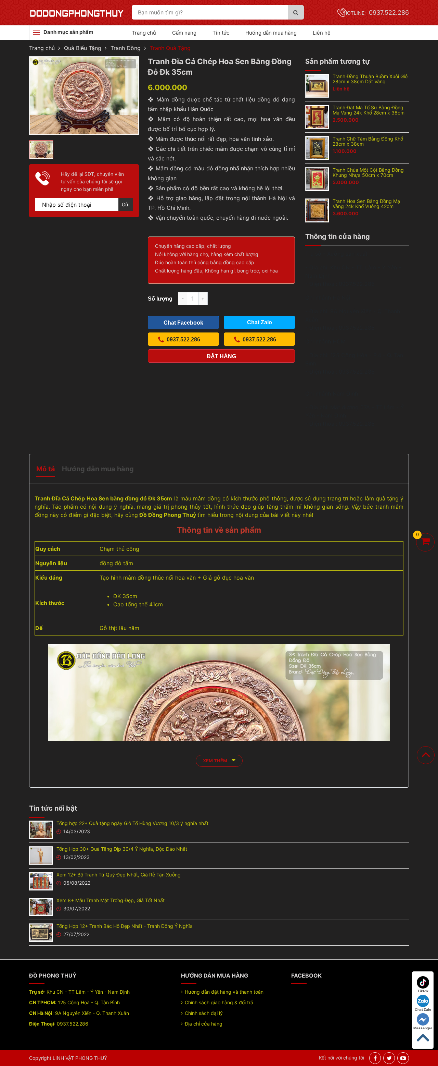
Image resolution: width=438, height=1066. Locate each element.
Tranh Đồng (126, 48)
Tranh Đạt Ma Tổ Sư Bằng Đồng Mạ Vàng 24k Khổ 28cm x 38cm (368, 110)
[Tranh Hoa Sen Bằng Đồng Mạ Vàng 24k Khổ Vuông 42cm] (317, 209)
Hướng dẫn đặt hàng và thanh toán (224, 992)
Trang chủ (144, 32)
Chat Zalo (423, 1009)
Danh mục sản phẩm (68, 32)
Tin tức (220, 32)
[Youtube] (403, 1058)
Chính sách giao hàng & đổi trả (219, 1002)
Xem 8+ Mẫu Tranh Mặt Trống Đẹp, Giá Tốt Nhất (110, 900)
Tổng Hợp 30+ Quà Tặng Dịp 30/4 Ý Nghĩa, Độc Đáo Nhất (121, 849)
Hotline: (376, 13)
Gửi (125, 204)
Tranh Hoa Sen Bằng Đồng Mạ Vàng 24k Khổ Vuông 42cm (366, 203)
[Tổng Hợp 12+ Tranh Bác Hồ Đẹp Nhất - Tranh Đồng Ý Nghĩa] (41, 932)
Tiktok (422, 991)
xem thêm (215, 760)
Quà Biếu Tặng (82, 48)
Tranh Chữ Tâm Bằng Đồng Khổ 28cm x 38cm (368, 141)
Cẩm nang (184, 32)
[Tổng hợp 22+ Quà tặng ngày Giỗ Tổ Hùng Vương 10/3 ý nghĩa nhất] (41, 829)
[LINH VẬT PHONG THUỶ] (76, 12)
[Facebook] (375, 1058)
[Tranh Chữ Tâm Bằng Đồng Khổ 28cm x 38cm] (317, 147)
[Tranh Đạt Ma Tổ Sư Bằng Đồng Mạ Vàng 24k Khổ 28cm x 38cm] (317, 116)
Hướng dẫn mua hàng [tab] (98, 469)
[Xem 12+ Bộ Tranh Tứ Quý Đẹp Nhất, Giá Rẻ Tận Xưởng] (41, 880)
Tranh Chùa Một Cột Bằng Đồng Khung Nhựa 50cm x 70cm (368, 172)
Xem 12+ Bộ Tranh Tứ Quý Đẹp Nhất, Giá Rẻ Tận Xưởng (118, 874)
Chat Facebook (183, 323)
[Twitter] (389, 1058)
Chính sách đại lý (204, 1013)
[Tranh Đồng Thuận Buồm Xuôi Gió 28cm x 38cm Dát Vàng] (317, 85)
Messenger (422, 1028)
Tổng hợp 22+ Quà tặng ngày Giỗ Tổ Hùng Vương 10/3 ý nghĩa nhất (132, 823)
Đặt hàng (221, 356)
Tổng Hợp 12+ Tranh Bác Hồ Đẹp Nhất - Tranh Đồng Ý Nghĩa (124, 926)
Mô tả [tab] (45, 469)
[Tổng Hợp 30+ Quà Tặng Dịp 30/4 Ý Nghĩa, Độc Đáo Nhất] (41, 854)
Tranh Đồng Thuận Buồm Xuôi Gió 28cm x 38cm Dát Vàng (370, 78)
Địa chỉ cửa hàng (203, 1024)
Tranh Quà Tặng (170, 48)
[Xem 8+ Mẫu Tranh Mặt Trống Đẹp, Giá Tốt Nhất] (41, 906)
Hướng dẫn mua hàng (271, 32)
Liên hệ (322, 32)
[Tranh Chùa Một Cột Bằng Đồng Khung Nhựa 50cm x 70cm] (317, 178)
